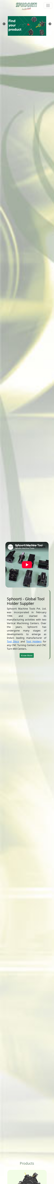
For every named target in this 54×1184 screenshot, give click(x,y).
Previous (4, 24)
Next (49, 24)
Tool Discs (13, 641)
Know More (26, 655)
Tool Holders (33, 641)
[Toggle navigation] (48, 5)
